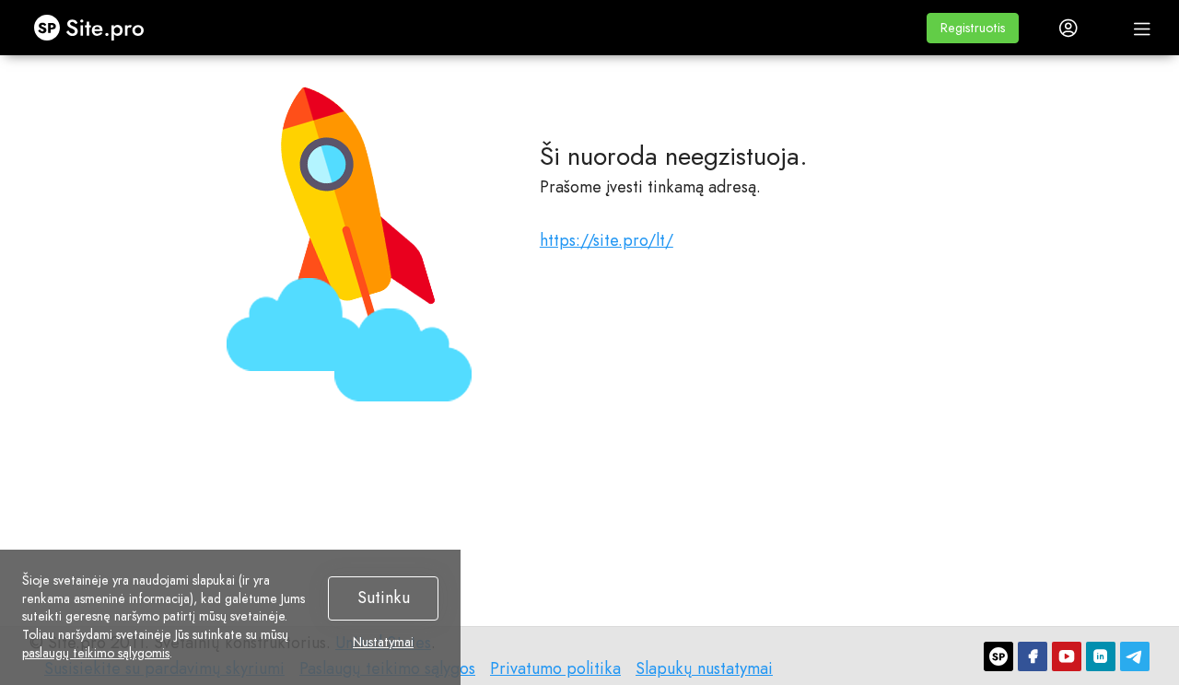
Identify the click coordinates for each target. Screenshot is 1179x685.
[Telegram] (1135, 656)
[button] (973, 28)
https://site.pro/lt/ (606, 240)
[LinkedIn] (1100, 656)
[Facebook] (1032, 656)
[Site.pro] (998, 656)
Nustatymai (383, 642)
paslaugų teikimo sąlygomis (95, 653)
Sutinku (383, 598)
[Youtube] (1066, 656)
